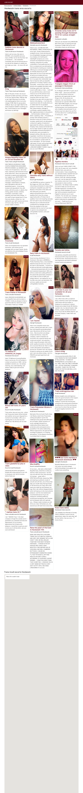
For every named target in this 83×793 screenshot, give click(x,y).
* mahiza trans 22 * (13, 512)
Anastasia (9, 241)
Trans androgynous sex (64, 391)
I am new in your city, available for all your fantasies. (63, 292)
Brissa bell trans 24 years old (15, 406)
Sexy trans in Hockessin (39, 253)
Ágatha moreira (61, 162)
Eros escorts (8, 5)
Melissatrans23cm (37, 43)
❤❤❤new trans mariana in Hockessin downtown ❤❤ (66, 459)
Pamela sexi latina (62, 250)
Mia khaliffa (35, 464)
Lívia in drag (60, 351)
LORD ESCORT (8, 2)
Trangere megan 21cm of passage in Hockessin (65, 85)
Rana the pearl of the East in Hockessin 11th (40, 529)
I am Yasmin (35, 321)
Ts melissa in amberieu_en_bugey (13, 352)
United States (17, 5)
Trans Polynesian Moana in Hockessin (41, 408)
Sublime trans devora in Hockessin (14, 48)
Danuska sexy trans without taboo (41, 176)
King (7, 89)
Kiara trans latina (62, 508)
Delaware (25, 5)
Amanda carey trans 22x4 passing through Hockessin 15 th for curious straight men (66, 34)
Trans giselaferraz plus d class (15, 465)
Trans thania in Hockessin (15, 292)
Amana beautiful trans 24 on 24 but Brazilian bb (15, 158)
